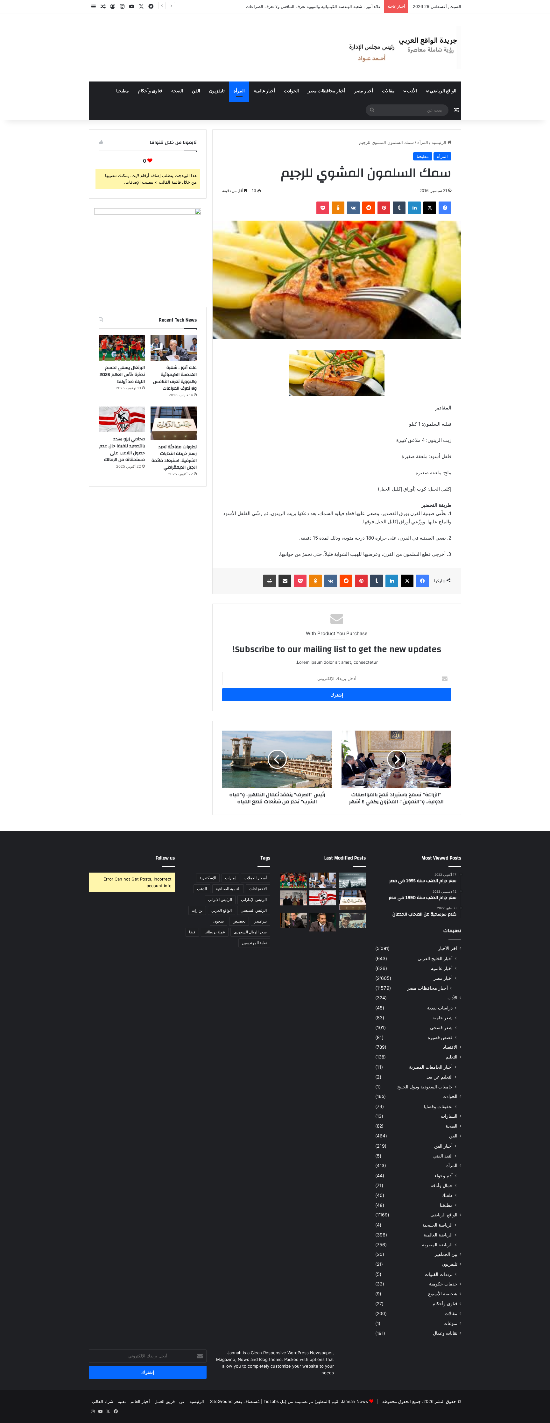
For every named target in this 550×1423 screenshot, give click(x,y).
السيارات (449, 1116)
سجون (218, 921)
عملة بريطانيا (214, 932)
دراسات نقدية (440, 1007)
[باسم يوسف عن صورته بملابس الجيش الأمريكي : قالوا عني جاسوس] (352, 920)
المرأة (239, 91)
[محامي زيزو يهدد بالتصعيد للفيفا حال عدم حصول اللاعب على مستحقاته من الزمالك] (122, 420)
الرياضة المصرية (437, 1244)
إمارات (230, 877)
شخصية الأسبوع (442, 1293)
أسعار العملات (255, 877)
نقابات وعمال (445, 1333)
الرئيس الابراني (220, 899)
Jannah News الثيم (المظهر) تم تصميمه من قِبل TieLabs (316, 1401)
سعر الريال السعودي (250, 932)
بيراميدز (260, 921)
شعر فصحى (441, 1027)
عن (182, 1401)
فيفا (192, 932)
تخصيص (239, 921)
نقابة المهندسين (254, 942)
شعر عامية (443, 1017)
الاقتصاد (450, 1047)
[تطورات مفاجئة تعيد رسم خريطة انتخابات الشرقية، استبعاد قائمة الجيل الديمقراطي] (174, 423)
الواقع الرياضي (443, 91)
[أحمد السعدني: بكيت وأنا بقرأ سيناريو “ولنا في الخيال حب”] (293, 898)
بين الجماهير (446, 1254)
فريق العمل (164, 1401)
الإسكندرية (208, 877)
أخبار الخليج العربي (435, 958)
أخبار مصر (363, 91)
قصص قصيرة (440, 1037)
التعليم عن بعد (440, 1077)
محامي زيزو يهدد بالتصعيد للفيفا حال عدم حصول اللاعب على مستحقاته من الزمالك (122, 449)
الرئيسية (440, 142)
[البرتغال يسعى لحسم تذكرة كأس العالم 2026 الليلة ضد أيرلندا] (122, 348)
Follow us (165, 858)
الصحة (177, 91)
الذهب (202, 888)
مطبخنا (122, 91)
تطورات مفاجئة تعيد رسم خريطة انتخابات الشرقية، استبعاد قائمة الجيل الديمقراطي (174, 457)
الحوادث (291, 91)
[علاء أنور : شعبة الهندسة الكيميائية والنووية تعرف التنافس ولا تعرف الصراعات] (174, 348)
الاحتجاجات (258, 888)
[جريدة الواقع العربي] (402, 47)
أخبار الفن (443, 1146)
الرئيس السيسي (254, 910)
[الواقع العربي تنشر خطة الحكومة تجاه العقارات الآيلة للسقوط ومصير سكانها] (293, 920)
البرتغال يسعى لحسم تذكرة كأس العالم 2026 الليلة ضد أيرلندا (326, 6)
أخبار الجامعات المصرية (431, 1067)
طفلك (447, 1195)
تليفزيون (217, 91)
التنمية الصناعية (228, 888)
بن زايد (197, 910)
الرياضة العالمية (438, 1234)
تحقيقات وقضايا (438, 1106)
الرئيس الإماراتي (254, 899)
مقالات (388, 91)
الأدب (412, 91)
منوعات (450, 1323)
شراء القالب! (101, 1401)
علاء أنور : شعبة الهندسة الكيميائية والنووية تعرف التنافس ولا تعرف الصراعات (175, 378)
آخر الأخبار (447, 948)
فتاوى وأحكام (150, 91)
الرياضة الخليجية (437, 1225)
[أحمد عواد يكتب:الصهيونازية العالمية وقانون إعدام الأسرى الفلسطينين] (352, 880)
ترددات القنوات (439, 1274)
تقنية (122, 1401)
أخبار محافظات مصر (326, 91)
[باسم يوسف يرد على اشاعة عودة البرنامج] (322, 922)
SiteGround (221, 1401)
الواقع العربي (221, 910)
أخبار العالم (140, 1401)
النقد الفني (443, 1155)
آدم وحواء (443, 1175)
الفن (196, 91)
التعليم (451, 1056)
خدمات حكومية (443, 1283)
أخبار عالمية (264, 91)
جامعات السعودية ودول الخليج (425, 1086)
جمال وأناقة (442, 1185)
